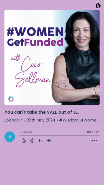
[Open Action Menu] (94, 140)
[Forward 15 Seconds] (32, 140)
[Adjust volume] (49, 140)
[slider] (20, 136)
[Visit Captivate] (98, 6)
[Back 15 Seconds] (23, 140)
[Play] (9, 136)
